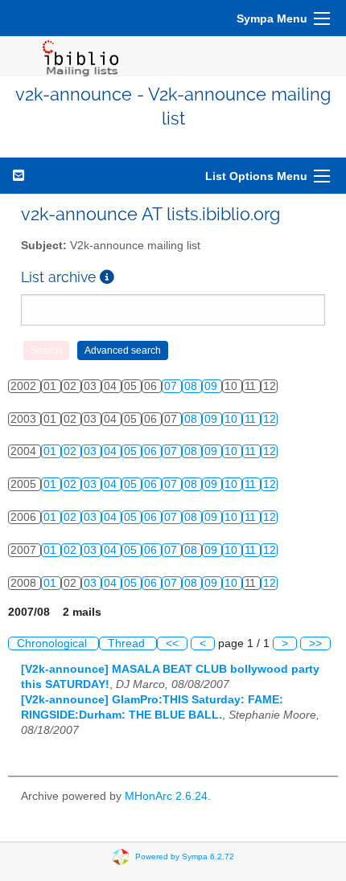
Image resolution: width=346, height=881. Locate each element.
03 (92, 451)
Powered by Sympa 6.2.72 (184, 856)
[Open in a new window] (107, 276)
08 (192, 386)
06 (152, 451)
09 (212, 386)
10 (232, 419)
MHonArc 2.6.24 (166, 796)
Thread (128, 643)
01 (51, 451)
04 (112, 451)
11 (252, 419)
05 (132, 451)
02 (72, 451)
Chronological (53, 643)
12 (269, 419)
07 (172, 386)
